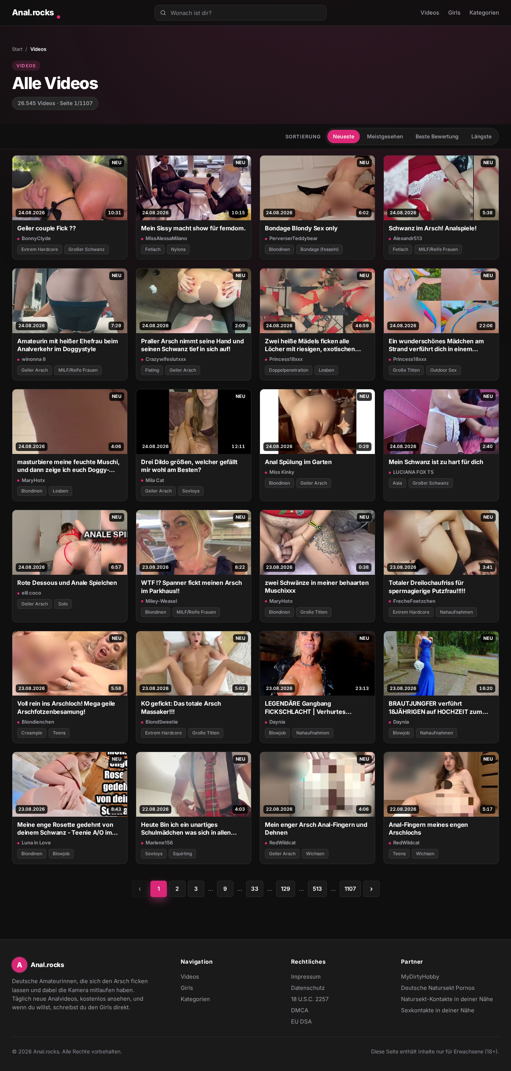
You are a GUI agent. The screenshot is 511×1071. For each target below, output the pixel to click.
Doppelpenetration (288, 370)
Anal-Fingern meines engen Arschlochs (428, 828)
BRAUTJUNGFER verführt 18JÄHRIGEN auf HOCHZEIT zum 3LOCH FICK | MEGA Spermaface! (437, 708)
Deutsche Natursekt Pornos (438, 988)
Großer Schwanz (86, 249)
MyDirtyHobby (434, 977)
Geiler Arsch (34, 370)
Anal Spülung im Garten (298, 462)
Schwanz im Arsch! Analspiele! (433, 228)
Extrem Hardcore (39, 249)
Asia (397, 483)
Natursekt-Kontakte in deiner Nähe (447, 999)
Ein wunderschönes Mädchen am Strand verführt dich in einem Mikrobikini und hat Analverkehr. (436, 345)
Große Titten (406, 370)
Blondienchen (38, 722)
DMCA (299, 1010)
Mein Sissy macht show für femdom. (193, 228)
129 (285, 888)
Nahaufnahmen (456, 612)
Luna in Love (36, 843)
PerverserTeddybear (293, 238)
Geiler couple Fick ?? (46, 228)
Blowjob (277, 733)
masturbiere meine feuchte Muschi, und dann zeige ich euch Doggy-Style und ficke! (68, 466)
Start (17, 49)
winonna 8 (34, 359)
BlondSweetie (162, 722)
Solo (63, 604)
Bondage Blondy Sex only (301, 228)
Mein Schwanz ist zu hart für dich (436, 462)
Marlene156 (159, 843)
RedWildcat (282, 843)
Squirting (182, 853)
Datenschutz (308, 987)
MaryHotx (33, 480)
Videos (429, 12)
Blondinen (279, 249)
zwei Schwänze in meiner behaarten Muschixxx (317, 586)
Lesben (326, 370)
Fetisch (152, 249)
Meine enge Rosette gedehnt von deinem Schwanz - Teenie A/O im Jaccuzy (65, 829)
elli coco (31, 593)
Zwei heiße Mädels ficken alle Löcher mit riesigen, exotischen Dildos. (310, 345)
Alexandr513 (407, 238)
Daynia (277, 722)
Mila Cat (155, 480)
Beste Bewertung (437, 136)
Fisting (152, 370)
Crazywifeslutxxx (166, 359)
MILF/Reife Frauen (438, 249)
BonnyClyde (36, 238)
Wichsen (315, 853)
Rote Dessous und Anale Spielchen (67, 582)
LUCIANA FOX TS (413, 472)
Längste (481, 136)
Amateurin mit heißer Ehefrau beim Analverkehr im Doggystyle (67, 345)
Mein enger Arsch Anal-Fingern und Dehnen (316, 828)
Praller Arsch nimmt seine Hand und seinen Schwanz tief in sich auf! (192, 345)
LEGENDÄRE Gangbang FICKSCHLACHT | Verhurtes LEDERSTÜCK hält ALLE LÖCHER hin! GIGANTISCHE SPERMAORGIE (313, 708)
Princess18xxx (286, 359)
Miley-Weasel (161, 601)
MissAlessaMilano (166, 238)
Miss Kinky (281, 472)
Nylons (178, 249)
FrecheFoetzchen (414, 601)
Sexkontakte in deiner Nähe (437, 1011)
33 (254, 888)
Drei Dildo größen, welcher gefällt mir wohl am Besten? (189, 465)
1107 (350, 888)
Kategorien (484, 12)
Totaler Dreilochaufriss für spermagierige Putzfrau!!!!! (427, 586)
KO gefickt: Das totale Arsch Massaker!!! (181, 707)
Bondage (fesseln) (319, 249)
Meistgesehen (385, 136)
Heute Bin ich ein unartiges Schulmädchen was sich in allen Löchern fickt (186, 829)
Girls (454, 12)
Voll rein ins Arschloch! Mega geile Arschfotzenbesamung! (66, 707)
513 (317, 888)
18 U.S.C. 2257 (309, 999)
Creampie (31, 733)
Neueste (343, 136)
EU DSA (301, 1021)
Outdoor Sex (443, 370)
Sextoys (190, 491)
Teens (59, 733)
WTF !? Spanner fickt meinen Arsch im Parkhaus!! (191, 586)
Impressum (306, 976)
